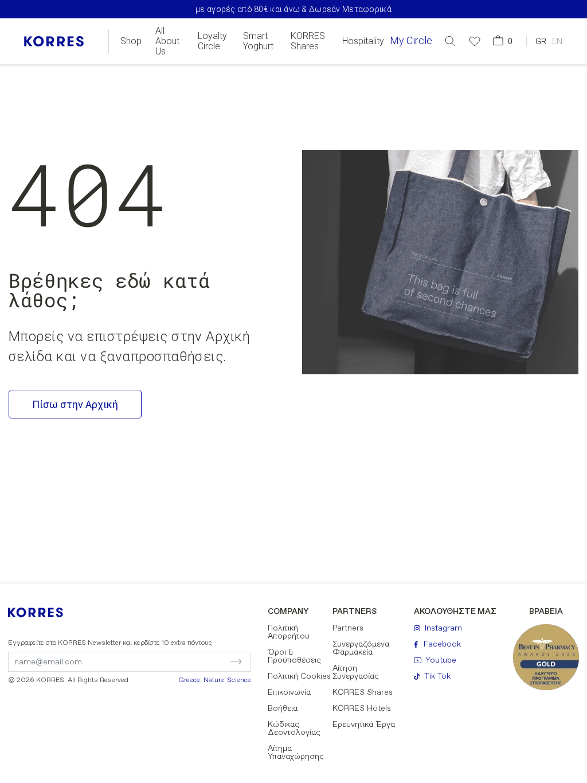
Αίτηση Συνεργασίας (355, 672)
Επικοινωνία (289, 692)
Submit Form (187, 661)
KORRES (43, 612)
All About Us (167, 41)
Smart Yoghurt (258, 41)
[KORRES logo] (54, 41)
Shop (131, 41)
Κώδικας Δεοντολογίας (294, 729)
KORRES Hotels (361, 708)
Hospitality (363, 41)
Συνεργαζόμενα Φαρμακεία (360, 648)
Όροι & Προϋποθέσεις (294, 656)
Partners (347, 628)
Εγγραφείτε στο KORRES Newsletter (110, 643)
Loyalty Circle (212, 41)
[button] (450, 41)
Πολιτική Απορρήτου (289, 632)
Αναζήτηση (538, 88)
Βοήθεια (283, 708)
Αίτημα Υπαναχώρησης (296, 753)
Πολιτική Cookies (299, 676)
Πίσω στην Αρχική (75, 404)
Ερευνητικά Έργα (363, 725)
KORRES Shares (308, 41)
